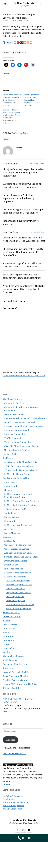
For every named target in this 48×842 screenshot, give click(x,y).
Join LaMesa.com (12, 532)
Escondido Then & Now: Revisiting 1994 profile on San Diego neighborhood (11, 113)
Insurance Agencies (13, 568)
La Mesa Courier (10, 799)
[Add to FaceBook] (4, 43)
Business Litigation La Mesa (19, 584)
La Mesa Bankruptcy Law (18, 580)
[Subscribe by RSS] (31, 43)
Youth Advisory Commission (17, 442)
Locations (9, 636)
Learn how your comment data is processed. (24, 375)
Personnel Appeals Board (16, 430)
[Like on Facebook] (9, 43)
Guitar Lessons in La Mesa (16, 548)
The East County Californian (15, 802)
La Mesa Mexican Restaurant (18, 524)
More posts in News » (37, 232)
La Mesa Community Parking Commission (24, 426)
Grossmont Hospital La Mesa (17, 664)
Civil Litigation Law (15, 596)
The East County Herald (13, 805)
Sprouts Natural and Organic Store (21, 556)
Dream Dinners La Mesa (15, 560)
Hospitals (8, 489)
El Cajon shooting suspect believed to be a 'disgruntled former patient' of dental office (23, 172)
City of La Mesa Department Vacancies (22, 446)
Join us (6, 784)
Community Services (14, 403)
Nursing (6, 652)
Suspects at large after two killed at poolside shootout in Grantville (22, 185)
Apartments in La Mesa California (20, 462)
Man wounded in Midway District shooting (21, 222)
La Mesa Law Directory (15, 576)
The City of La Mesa (12, 399)
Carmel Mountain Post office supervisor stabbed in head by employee (18, 198)
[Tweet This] (24, 43)
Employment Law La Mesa (18, 592)
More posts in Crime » (37, 164)
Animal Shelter (11, 454)
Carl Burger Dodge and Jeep (17, 544)
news (6, 139)
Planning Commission (14, 434)
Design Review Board (14, 414)
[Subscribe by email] (28, 43)
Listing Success (10, 481)
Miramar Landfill (11, 688)
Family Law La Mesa (15, 588)
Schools (6, 620)
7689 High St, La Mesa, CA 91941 (18, 698)
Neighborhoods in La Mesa (17, 450)
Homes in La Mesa (11, 612)
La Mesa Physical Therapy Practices (21, 501)
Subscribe (10, 739)
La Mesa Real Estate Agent (17, 474)
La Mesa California (24, 3)
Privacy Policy (11, 564)
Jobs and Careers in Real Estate (18, 672)
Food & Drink (9, 513)
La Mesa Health (10, 485)
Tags (6, 644)
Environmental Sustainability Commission (24, 418)
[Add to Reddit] (21, 43)
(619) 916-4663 (10, 702)
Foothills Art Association (15, 680)
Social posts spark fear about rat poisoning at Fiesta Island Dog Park (22, 276)
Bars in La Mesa (11, 516)
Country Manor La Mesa (17, 509)
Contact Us (8, 528)
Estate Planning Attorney (18, 608)
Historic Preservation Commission (20, 422)
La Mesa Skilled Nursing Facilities (20, 505)
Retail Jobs (8, 668)
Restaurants (10, 520)
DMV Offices (9, 628)
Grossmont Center (12, 616)
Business (7, 536)
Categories (9, 640)
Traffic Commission (13, 438)
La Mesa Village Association (17, 572)
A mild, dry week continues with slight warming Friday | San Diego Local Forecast (24, 289)
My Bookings (10, 648)
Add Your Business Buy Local (18, 552)
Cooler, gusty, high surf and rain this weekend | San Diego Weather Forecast (24, 239)
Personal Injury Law (15, 600)
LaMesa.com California (14, 753)
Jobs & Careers (10, 624)
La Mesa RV (9, 540)
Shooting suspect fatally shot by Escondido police (31, 97)
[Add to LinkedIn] (15, 43)
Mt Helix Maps (10, 660)
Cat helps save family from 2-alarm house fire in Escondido (12, 97)
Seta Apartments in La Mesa (19, 466)
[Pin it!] (18, 43)
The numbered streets (13, 656)
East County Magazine (13, 796)
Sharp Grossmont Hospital (16, 676)
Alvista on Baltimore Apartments (22, 470)
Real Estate (8, 458)
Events (6, 632)
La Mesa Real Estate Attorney (20, 604)
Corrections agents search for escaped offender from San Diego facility (23, 211)
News (26, 133)
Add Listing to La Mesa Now (16, 478)
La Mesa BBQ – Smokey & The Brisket (21, 684)
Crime (17, 133)
